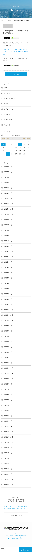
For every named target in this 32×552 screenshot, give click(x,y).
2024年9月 (8, 262)
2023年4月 (8, 352)
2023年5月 (8, 347)
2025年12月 (8, 204)
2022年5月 (8, 405)
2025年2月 (8, 246)
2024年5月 (8, 283)
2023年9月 (8, 325)
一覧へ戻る (16, 74)
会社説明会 (8, 119)
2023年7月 (8, 336)
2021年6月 (8, 463)
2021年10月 (8, 442)
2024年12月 (8, 251)
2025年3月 (8, 241)
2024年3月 (8, 294)
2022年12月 (8, 368)
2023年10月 (8, 320)
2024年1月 (8, 304)
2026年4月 (8, 188)
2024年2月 (8, 299)
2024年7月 (8, 272)
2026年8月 (8, 166)
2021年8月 (8, 453)
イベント (7, 93)
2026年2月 (8, 193)
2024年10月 (8, 257)
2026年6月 (8, 177)
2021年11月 (8, 437)
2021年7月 (8, 458)
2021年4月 (8, 469)
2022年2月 (8, 421)
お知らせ (9, 20)
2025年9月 (8, 219)
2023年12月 (8, 310)
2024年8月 (8, 267)
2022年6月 (8, 400)
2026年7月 (8, 172)
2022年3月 (8, 416)
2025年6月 (8, 230)
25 (7, 154)
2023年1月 (8, 363)
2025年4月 (8, 235)
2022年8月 (8, 389)
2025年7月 (8, 225)
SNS (6, 88)
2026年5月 (8, 182)
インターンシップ (10, 98)
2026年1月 (8, 198)
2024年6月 (8, 278)
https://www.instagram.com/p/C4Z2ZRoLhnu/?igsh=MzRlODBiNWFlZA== (16, 52)
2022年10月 (8, 378)
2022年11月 (8, 373)
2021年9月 (8, 447)
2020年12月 (8, 479)
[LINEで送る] (15, 38)
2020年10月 (8, 485)
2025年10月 (8, 214)
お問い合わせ (25, 549)
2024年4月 (8, 288)
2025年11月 (8, 209)
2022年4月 (8, 410)
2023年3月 (8, 357)
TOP (2, 20)
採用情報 (7, 125)
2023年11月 (8, 315)
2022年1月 (8, 426)
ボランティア (9, 109)
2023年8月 (8, 331)
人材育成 (7, 114)
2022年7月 (8, 394)
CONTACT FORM (16, 515)
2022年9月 (8, 384)
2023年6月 (8, 341)
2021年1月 (8, 474)
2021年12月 (8, 431)
